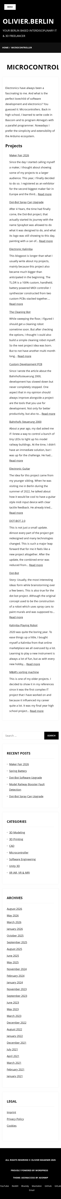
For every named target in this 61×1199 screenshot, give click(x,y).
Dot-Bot (14, 573)
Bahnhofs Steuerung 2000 (25, 422)
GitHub (48, 1186)
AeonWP (43, 1177)
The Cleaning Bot (19, 312)
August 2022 (14, 1029)
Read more (45, 194)
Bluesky (25, 1186)
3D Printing (16, 839)
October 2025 (15, 935)
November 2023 (17, 989)
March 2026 (14, 922)
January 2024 (15, 982)
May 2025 (13, 962)
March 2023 (14, 1016)
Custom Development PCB (25, 364)
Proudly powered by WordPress (29, 1170)
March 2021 (14, 1063)
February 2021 (15, 1069)
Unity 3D (14, 866)
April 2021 (13, 1056)
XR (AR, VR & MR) (19, 872)
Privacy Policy (15, 1119)
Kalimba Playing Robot (23, 625)
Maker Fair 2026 (19, 155)
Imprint (11, 1112)
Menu (10, 7)
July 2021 (12, 1049)
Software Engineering (22, 859)
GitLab (58, 1186)
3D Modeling (17, 832)
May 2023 (13, 1009)
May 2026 (13, 915)
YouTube (4, 1186)
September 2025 (17, 942)
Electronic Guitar (19, 468)
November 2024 (17, 969)
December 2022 (16, 1022)
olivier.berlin (28, 21)
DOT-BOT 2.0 (17, 521)
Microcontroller (18, 852)
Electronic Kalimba (21, 249)
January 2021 (15, 1076)
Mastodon (37, 1186)
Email (31, 1190)
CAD (11, 846)
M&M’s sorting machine (24, 672)
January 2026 (15, 929)
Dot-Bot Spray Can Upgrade (26, 202)
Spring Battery (18, 771)
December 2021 (16, 1042)
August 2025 (14, 949)
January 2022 (15, 1036)
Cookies (12, 1125)
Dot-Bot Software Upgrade (25, 777)
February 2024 (15, 975)
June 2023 (13, 1002)
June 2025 (13, 955)
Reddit (15, 1186)
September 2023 (17, 996)
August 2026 (14, 909)
